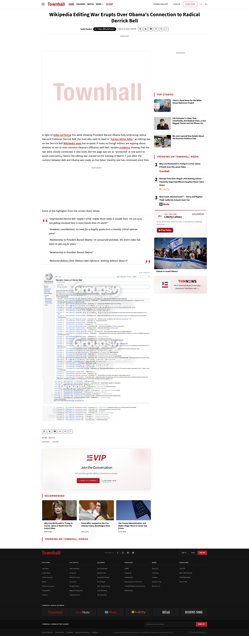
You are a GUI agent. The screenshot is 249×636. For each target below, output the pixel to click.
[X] (118, 553)
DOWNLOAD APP (160, 4)
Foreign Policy (74, 586)
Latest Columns (47, 577)
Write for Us (156, 586)
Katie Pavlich (86, 29)
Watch (44, 582)
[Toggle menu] (43, 4)
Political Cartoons (48, 586)
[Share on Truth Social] (145, 29)
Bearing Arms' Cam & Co (133, 582)
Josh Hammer (102, 590)
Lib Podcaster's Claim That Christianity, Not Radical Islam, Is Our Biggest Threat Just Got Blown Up (189, 121)
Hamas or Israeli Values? (167, 271)
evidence (124, 147)
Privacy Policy (59, 632)
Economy (73, 582)
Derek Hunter (101, 573)
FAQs (193, 553)
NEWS (71, 4)
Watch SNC (183, 582)
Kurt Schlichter (102, 568)
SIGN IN (176, 4)
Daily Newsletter (185, 577)
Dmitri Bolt (122, 531)
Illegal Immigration (76, 590)
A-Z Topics (74, 563)
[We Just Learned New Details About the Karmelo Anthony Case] (162, 141)
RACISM (56, 442)
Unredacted (129, 577)
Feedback (70, 632)
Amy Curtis (85, 531)
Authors (44, 595)
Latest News (46, 573)
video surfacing (62, 134)
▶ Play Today (165, 230)
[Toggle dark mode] (206, 4)
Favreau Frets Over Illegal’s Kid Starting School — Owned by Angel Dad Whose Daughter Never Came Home (181, 182)
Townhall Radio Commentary (135, 586)
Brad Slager (101, 582)
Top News (45, 568)
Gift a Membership (185, 573)
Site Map (95, 632)
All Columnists (102, 595)
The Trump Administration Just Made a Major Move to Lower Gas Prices (132, 526)
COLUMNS (80, 4)
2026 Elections (74, 568)
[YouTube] (133, 553)
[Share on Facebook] (151, 29)
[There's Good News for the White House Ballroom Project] (162, 105)
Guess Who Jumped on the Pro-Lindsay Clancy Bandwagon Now (95, 524)
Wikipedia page (72, 143)
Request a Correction (82, 632)
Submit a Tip (156, 582)
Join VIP (202, 553)
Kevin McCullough (103, 577)
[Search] (200, 4)
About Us (155, 568)
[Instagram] (123, 553)
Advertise (155, 573)
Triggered (128, 573)
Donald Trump (75, 577)
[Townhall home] (51, 553)
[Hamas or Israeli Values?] (180, 253)
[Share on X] (140, 29)
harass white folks (121, 139)
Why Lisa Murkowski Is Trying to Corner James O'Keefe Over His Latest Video (58, 526)
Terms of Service (47, 632)
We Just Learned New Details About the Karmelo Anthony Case (188, 137)
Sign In (184, 553)
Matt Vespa (48, 531)
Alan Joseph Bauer (103, 586)
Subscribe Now (109, 480)
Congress (73, 573)
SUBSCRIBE (190, 4)
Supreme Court (75, 595)
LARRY (127, 568)
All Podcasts (129, 590)
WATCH (90, 4)
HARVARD (45, 442)
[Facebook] (128, 553)
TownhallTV (46, 590)
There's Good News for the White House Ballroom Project (187, 101)
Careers (154, 577)
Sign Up (201, 624)
